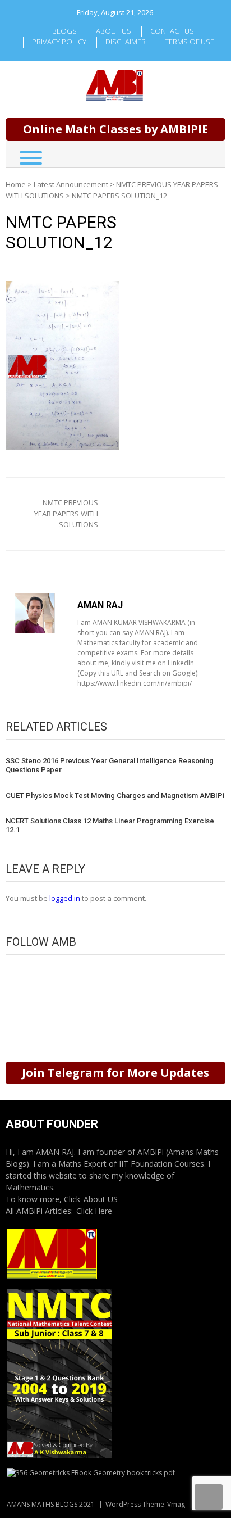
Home (16, 184)
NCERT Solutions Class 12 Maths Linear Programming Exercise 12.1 (110, 825)
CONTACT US (172, 31)
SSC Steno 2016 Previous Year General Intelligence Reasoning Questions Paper (110, 765)
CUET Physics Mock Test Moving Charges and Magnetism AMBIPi (115, 795)
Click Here (94, 1211)
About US (101, 1199)
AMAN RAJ (100, 605)
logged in (64, 898)
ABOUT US (113, 31)
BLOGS (64, 31)
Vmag (176, 1504)
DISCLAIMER (125, 42)
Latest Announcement (71, 184)
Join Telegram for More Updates (115, 1072)
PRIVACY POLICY (59, 42)
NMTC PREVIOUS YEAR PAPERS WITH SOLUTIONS (66, 513)
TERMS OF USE (189, 42)
